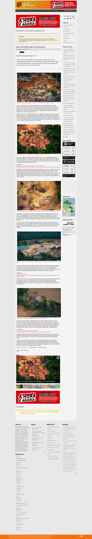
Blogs (48, 10)
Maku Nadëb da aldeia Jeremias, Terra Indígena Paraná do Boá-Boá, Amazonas (69, 428)
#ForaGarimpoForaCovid (32, 347)
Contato (56, 10)
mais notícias (65, 136)
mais (44, 451)
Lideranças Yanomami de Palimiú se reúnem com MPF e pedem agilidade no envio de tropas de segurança (38, 167)
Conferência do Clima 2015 (69, 42)
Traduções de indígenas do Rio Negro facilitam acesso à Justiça (69, 51)
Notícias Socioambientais (22, 13)
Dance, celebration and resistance (38, 443)
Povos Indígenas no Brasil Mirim (54, 445)
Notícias (21, 10)
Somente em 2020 (36, 224)
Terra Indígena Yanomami (42, 347)
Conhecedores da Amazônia (69, 103)
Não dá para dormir (37, 427)
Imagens (43, 10)
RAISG (49, 435)
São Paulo (18, 522)
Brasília (17, 475)
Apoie (52, 10)
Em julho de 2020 (53, 171)
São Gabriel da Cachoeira (21, 513)
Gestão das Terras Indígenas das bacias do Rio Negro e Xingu (69, 227)
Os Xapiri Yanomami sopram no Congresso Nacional (27, 330)
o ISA (17, 10)
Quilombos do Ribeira (52, 440)
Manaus (18, 502)
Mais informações (47, 537)
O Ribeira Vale (50, 449)
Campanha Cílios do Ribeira (53, 458)
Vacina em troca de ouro (21, 274)
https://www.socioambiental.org (51, 40)
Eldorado (18, 492)
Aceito (79, 536)
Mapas (35, 10)
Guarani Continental (67, 433)
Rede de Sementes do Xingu (53, 433)
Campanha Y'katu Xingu (52, 456)
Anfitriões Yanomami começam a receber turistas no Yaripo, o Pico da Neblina (70, 64)
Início (17, 13)
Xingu (65, 40)
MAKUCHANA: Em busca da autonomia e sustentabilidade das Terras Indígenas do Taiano (70, 458)
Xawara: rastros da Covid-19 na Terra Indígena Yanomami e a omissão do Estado (33, 331)
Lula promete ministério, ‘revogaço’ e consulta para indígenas (69, 107)
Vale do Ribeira (67, 38)
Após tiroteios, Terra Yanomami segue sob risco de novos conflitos (30, 165)
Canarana (18, 485)
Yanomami (18, 347)
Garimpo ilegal (24, 347)
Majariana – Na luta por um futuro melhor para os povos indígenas (69, 437)
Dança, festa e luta (36, 448)
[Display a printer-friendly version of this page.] (60, 68)
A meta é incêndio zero (37, 438)
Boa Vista (18, 466)
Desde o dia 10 (25, 115)
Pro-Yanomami (51, 442)
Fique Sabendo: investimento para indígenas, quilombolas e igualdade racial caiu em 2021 (70, 91)
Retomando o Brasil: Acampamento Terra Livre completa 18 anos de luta (69, 125)
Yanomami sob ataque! (68, 115)
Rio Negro (36, 55)
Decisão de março (47, 169)
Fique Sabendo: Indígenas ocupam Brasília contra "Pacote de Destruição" (69, 119)
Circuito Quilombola (67, 471)
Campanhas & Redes (28, 10)
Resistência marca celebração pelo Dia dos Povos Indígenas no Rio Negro (70, 85)
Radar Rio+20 (50, 438)
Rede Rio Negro (51, 431)
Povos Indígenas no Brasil (69, 33)
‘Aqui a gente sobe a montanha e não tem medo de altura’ (38, 433)
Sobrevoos (18, 105)
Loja (39, 10)
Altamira (18, 456)
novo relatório (44, 157)
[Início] (25, 7)
